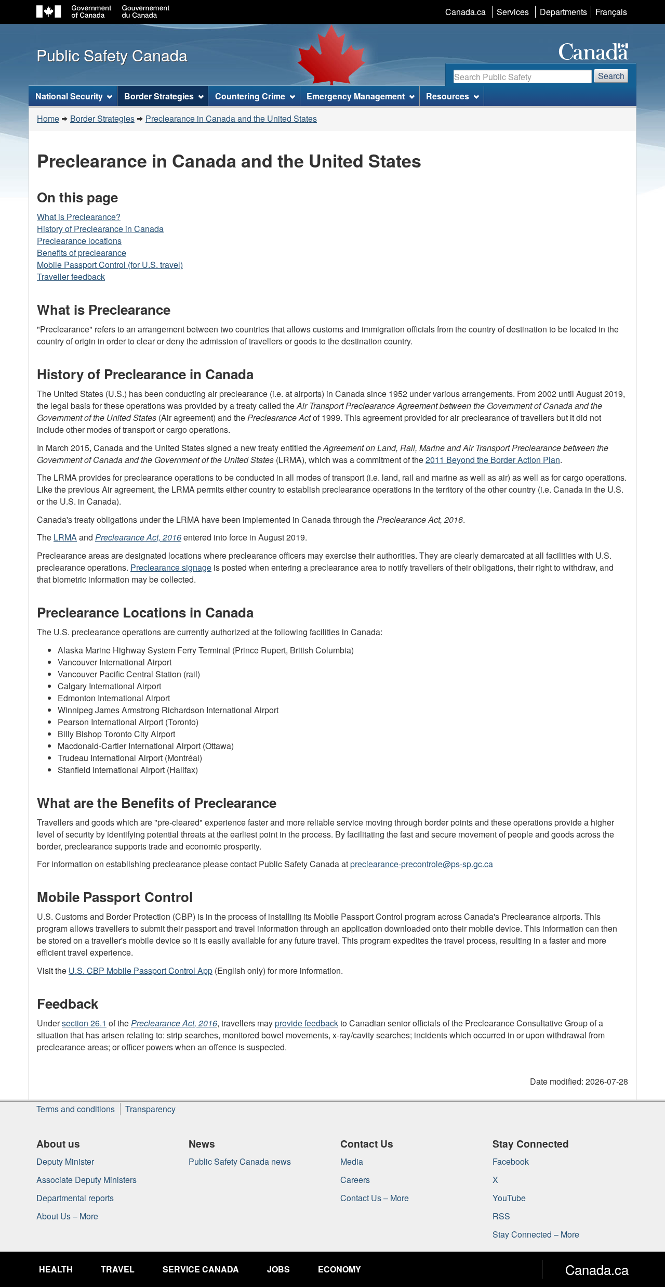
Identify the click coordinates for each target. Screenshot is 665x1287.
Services (513, 12)
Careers (355, 1180)
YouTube (509, 1198)
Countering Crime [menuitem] (250, 96)
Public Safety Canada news (240, 1161)
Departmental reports (75, 1198)
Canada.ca (465, 12)
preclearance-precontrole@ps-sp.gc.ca (421, 864)
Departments (563, 12)
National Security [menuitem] (69, 96)
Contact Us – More (374, 1198)
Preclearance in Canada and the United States (231, 118)
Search (611, 76)
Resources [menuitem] (447, 96)
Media (351, 1161)
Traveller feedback (71, 276)
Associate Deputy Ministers (86, 1180)
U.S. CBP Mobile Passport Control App (140, 970)
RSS (501, 1216)
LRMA (65, 537)
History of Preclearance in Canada (100, 229)
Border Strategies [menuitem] (159, 96)
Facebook (511, 1161)
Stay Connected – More (536, 1234)
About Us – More (67, 1216)
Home (48, 118)
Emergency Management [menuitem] (356, 96)
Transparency (150, 1109)
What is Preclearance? (79, 217)
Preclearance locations (79, 241)
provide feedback (306, 1023)
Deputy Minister (65, 1161)
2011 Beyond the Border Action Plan (492, 460)
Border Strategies (102, 118)
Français (611, 12)
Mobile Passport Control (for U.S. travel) (110, 265)
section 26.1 (84, 1023)
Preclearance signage (170, 567)
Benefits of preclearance (81, 253)
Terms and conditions (75, 1109)
